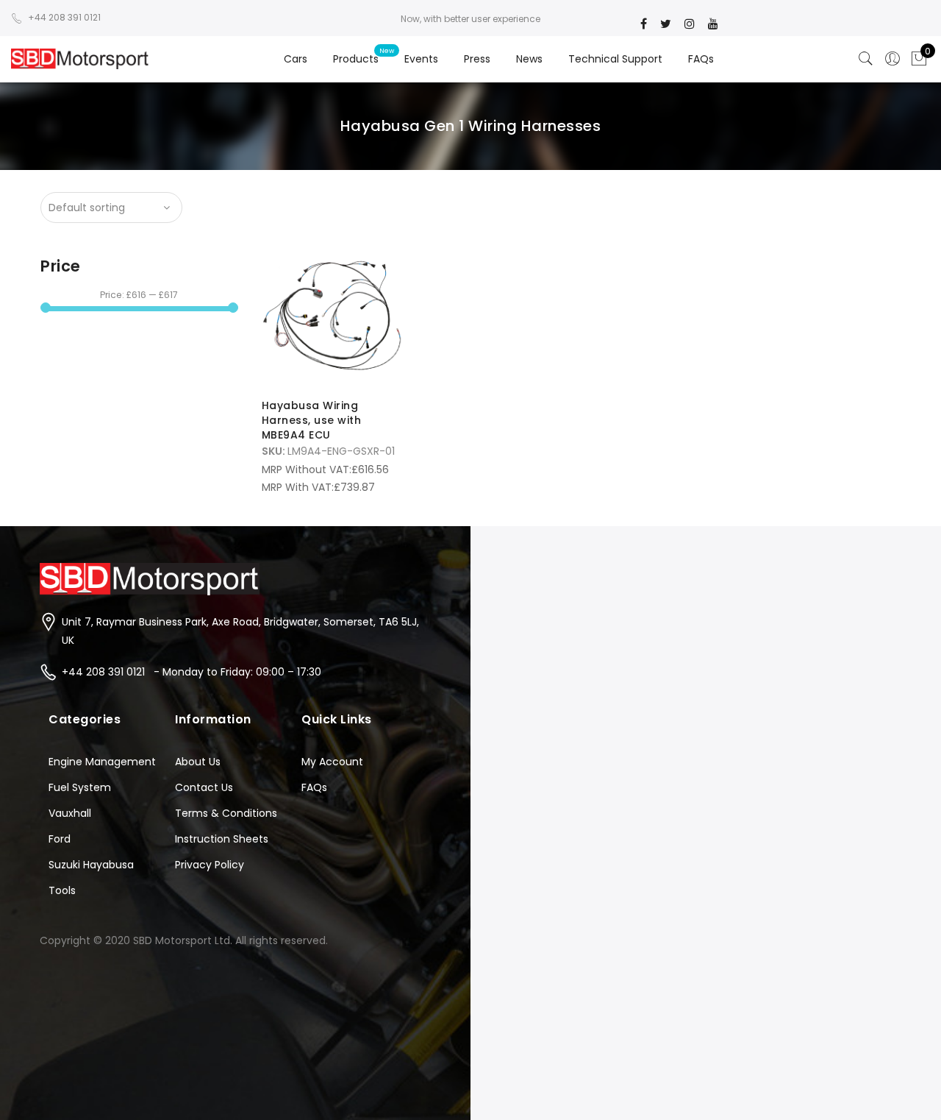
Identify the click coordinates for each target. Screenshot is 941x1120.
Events (421, 59)
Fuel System (80, 787)
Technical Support (615, 59)
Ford (60, 839)
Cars (295, 59)
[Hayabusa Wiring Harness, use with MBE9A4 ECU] (333, 316)
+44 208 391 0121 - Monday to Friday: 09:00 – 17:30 (191, 671)
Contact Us (204, 787)
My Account (332, 761)
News (529, 59)
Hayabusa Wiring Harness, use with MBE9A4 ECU (312, 420)
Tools (62, 890)
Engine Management (102, 761)
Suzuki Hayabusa (91, 864)
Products (356, 59)
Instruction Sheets (221, 839)
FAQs (701, 59)
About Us (198, 761)
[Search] (866, 58)
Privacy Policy (209, 864)
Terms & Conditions (226, 813)
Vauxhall (70, 813)
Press (477, 59)
